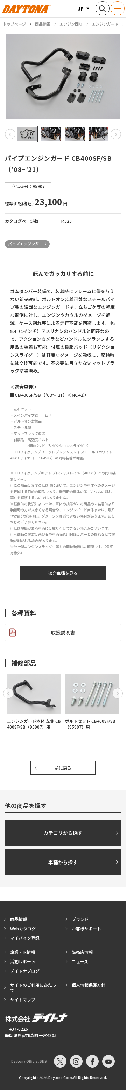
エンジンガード (105, 24)
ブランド (80, 919)
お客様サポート (86, 928)
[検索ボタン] (103, 8)
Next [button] (116, 134)
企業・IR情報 (22, 952)
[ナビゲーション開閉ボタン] (118, 8)
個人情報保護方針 (88, 985)
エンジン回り (71, 24)
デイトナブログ (25, 971)
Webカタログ (23, 928)
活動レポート (22, 961)
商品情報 (42, 24)
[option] (63, 76)
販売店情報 (82, 952)
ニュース (80, 961)
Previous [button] (10, 134)
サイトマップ (22, 999)
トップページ (14, 24)
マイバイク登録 (25, 938)
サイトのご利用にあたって (33, 987)
